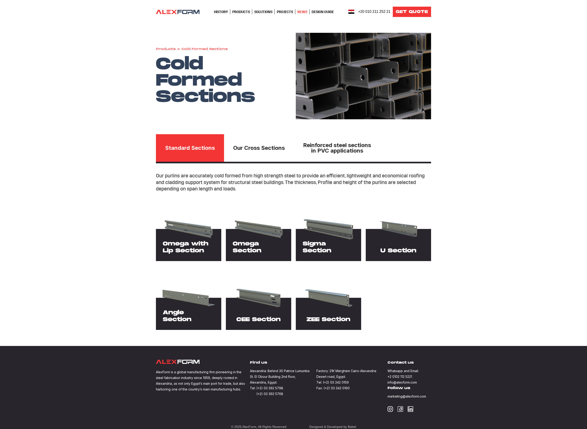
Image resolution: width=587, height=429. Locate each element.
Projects (285, 12)
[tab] (190, 148)
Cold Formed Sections (204, 49)
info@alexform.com (402, 382)
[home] (177, 12)
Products (166, 49)
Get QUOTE (412, 11)
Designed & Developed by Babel (332, 427)
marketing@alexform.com (407, 396)
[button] (221, 12)
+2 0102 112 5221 (400, 377)
